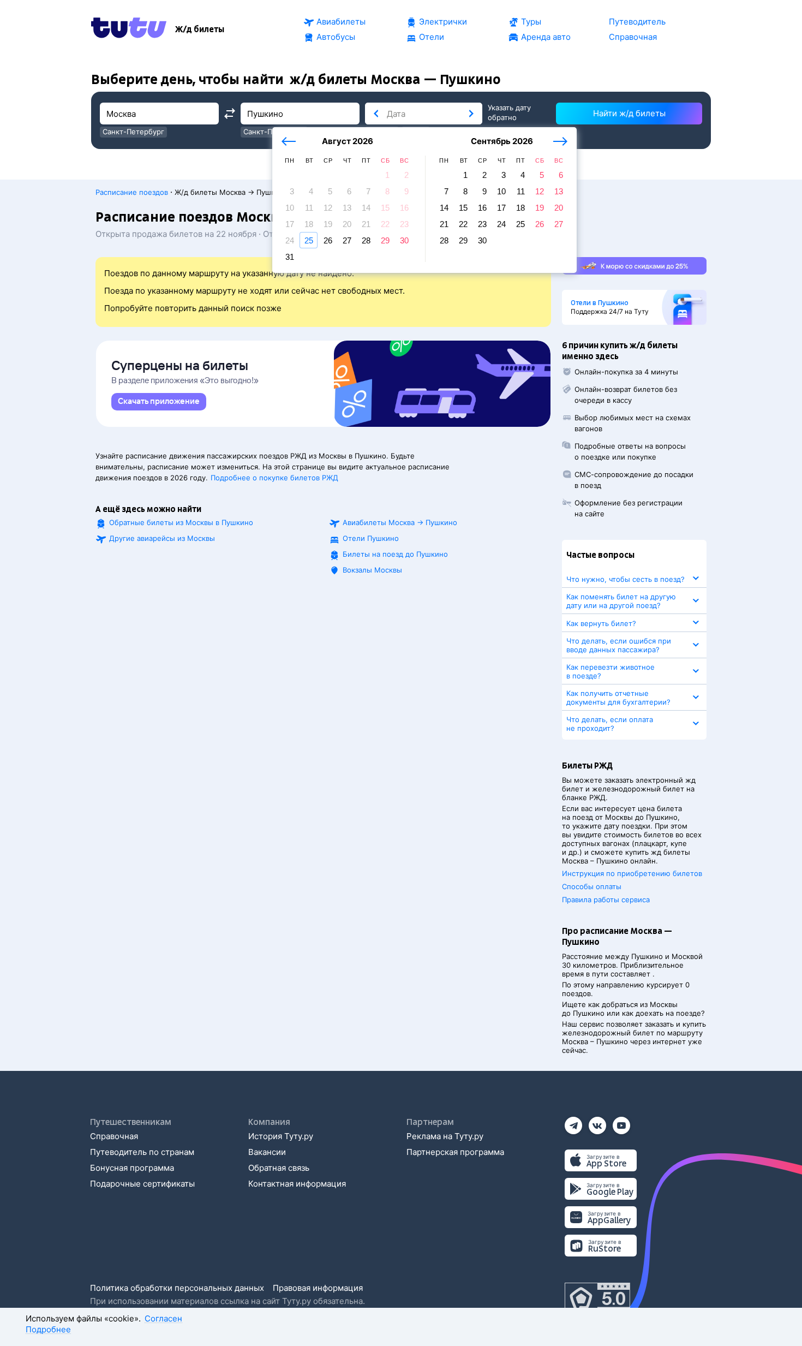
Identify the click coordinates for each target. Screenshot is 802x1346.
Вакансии (267, 1152)
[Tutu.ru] (128, 29)
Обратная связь (278, 1168)
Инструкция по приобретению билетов (632, 873)
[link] (158, 401)
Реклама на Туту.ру (444, 1136)
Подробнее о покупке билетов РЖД (274, 477)
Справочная (114, 1136)
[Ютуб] (621, 1122)
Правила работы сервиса (606, 899)
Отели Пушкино (371, 538)
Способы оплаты (591, 886)
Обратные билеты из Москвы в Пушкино (181, 522)
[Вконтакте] (597, 1122)
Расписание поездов (131, 192)
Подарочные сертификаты (142, 1183)
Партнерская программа (455, 1152)
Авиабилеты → (400, 522)
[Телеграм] (573, 1122)
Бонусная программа (132, 1168)
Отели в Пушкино (600, 303)
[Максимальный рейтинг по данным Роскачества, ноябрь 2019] (597, 1299)
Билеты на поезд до (395, 554)
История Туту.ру (280, 1136)
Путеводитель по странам (142, 1152)
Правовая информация (318, 1288)
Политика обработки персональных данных (177, 1288)
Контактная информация (297, 1183)
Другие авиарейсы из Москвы (162, 538)
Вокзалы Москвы (372, 569)
